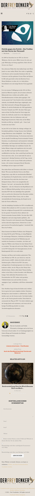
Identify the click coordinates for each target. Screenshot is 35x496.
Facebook (12, 495)
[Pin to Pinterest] (25, 316)
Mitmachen (31, 488)
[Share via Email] (27, 316)
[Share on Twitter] (23, 316)
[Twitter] (28, 13)
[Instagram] (30, 13)
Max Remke (6, 53)
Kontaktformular (5, 488)
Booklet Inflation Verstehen (17, 490)
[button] (3, 378)
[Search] (33, 13)
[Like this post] (20, 316)
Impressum (13, 488)
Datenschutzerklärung (22, 488)
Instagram (22, 495)
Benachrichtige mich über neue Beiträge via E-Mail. (15, 452)
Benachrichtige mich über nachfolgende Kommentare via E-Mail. (16, 446)
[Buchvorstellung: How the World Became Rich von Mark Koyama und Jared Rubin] (17, 373)
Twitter (17, 495)
